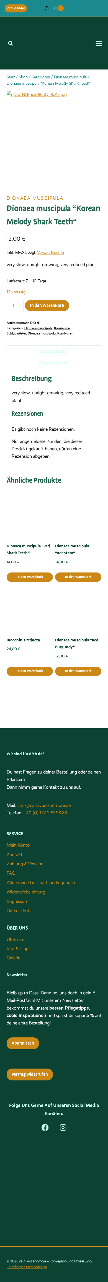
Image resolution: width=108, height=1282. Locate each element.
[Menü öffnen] (100, 43)
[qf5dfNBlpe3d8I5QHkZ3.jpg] (54, 138)
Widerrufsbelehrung (26, 892)
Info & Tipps (18, 948)
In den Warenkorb (47, 306)
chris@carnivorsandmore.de (44, 805)
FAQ (11, 873)
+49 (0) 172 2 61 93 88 (45, 812)
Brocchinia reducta (23, 640)
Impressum (18, 901)
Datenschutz (19, 910)
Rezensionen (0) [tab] (54, 362)
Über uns (15, 939)
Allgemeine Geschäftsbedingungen (41, 882)
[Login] (47, 8)
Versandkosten (50, 252)
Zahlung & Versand (25, 863)
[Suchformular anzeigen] (11, 43)
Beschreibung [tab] (54, 351)
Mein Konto (18, 845)
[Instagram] (63, 1127)
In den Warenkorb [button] (30, 577)
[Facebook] (45, 1127)
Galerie (13, 957)
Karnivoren (62, 328)
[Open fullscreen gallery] (96, 179)
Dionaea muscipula (35, 198)
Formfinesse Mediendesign (27, 1267)
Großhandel (16, 8)
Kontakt (14, 854)
